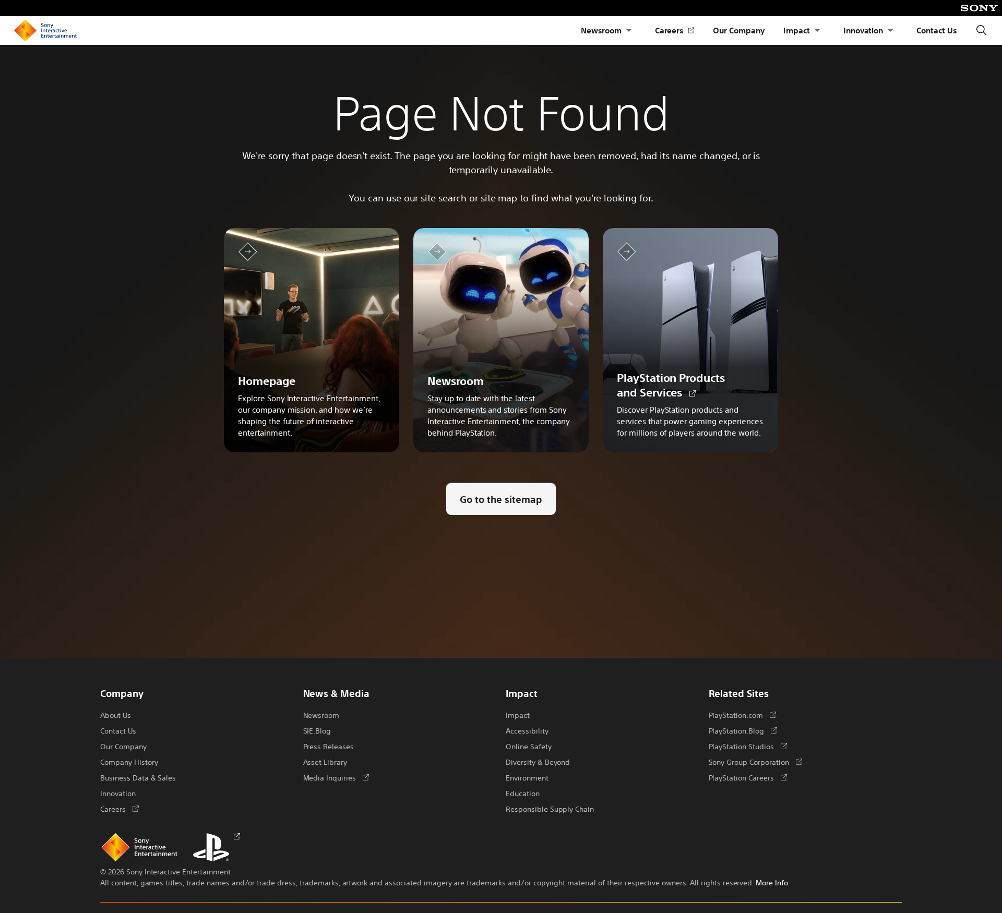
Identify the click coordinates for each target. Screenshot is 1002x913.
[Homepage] (45, 30)
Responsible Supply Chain (550, 808)
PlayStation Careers (748, 777)
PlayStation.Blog (743, 730)
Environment (527, 777)
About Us (115, 714)
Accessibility (527, 730)
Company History (129, 761)
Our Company (739, 30)
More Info (772, 882)
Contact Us (936, 30)
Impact (796, 30)
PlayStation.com (742, 714)
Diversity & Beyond (538, 761)
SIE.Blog (317, 730)
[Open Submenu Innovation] (890, 31)
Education (523, 793)
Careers (675, 31)
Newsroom (601, 30)
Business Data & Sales (138, 777)
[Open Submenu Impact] (817, 31)
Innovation (863, 30)
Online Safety (529, 746)
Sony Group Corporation (755, 761)
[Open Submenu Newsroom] (629, 31)
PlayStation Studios (748, 746)
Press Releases (328, 746)
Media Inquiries (336, 777)
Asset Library (325, 761)
